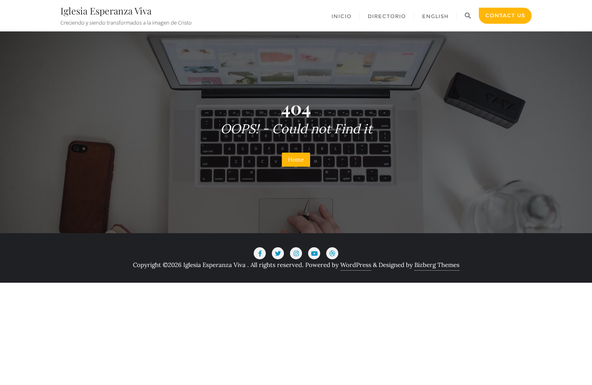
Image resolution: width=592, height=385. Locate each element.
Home (296, 159)
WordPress (355, 265)
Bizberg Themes (437, 265)
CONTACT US (505, 15)
